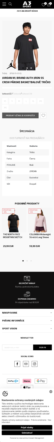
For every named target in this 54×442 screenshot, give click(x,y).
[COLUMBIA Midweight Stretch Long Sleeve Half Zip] (40, 220)
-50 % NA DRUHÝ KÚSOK (27, 10)
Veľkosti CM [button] (27, 93)
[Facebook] (17, 364)
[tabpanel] (27, 45)
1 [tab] (23, 68)
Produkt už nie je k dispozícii (20, 115)
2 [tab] (27, 68)
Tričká (4, 73)
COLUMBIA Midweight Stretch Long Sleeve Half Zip (40, 237)
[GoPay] (13, 380)
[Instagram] (34, 364)
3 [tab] (31, 68)
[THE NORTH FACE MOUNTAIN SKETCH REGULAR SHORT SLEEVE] (14, 220)
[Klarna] (27, 380)
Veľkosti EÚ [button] (7, 93)
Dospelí (33, 183)
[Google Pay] (41, 380)
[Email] (26, 364)
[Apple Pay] (27, 387)
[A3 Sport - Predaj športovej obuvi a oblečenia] (27, 4)
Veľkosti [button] (16, 93)
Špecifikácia (27, 131)
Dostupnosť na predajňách (27, 138)
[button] (43, 115)
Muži (31, 164)
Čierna (32, 158)
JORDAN (33, 171)
